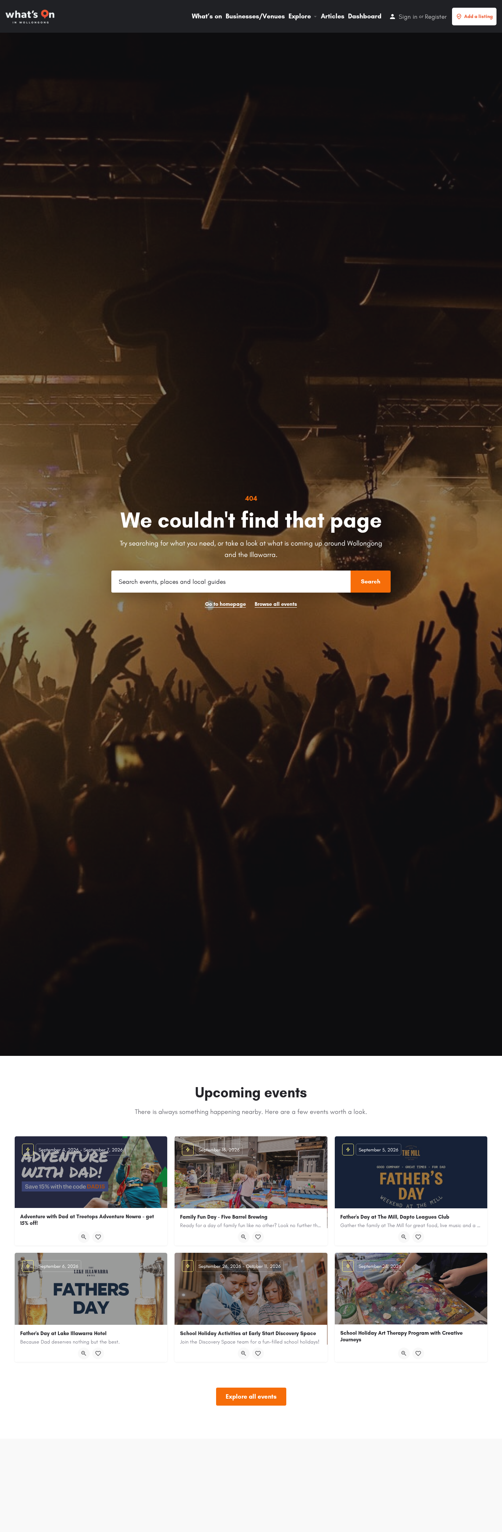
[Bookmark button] (98, 1237)
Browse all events (276, 604)
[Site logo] (31, 16)
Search (370, 581)
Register (436, 16)
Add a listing (478, 16)
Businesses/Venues (255, 16)
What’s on (207, 16)
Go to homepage (225, 604)
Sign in (408, 16)
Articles (332, 16)
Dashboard (364, 16)
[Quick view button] (84, 1237)
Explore (299, 16)
